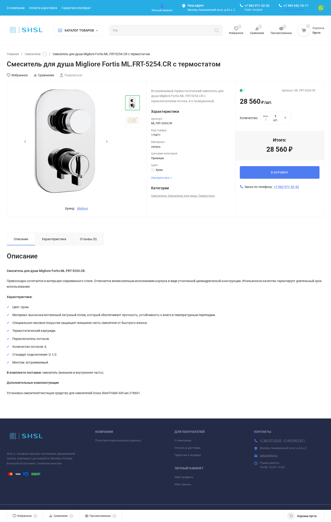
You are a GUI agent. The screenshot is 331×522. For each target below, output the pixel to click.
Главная (13, 54)
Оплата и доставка (187, 448)
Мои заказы (183, 484)
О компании (183, 440)
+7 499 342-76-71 (295, 5)
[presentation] (24, 141)
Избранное (19, 75)
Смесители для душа (182, 195)
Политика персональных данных (118, 440)
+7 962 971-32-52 (257, 5)
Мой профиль (184, 477)
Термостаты (206, 195)
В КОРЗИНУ (279, 172)
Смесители (33, 54)
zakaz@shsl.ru (269, 455)
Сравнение (46, 75)
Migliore (82, 208)
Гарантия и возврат (188, 455)
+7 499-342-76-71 (294, 440)
